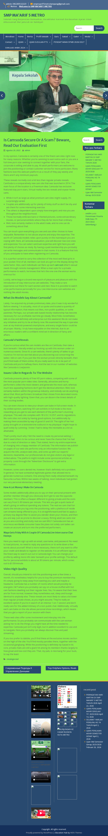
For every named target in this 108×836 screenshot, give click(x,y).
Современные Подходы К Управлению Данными (19, 649)
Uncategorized (12, 639)
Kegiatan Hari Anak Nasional (36, 70)
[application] (41, 671)
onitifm (88, 193)
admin (27, 130)
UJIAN (20, 42)
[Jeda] (34, 675)
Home (21, 36)
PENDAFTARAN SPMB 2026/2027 (69, 42)
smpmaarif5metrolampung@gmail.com (51, 4)
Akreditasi (9, 36)
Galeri (76, 36)
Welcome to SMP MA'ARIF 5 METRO (35, 6)
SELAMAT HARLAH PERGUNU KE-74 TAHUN (93, 157)
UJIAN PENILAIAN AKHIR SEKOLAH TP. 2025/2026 (94, 148)
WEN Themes (76, 812)
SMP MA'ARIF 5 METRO (24, 15)
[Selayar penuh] (49, 675)
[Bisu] (47, 675)
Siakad (65, 36)
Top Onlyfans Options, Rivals (62, 647)
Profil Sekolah (42, 36)
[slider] (40, 675)
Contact (8, 42)
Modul (87, 36)
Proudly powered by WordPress (39, 812)
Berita (30, 36)
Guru (56, 36)
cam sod (59, 244)
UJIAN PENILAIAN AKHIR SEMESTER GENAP (93, 166)
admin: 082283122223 (16, 4)
